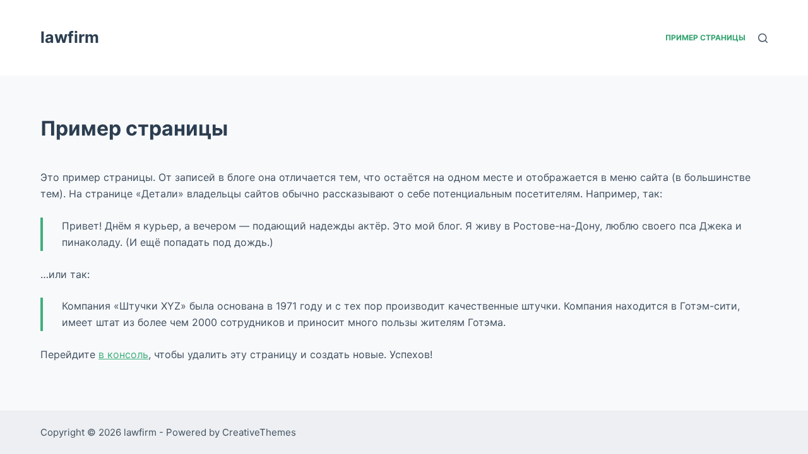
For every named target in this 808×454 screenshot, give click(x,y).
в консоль (123, 354)
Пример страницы (705, 37)
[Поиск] (763, 38)
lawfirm (69, 37)
